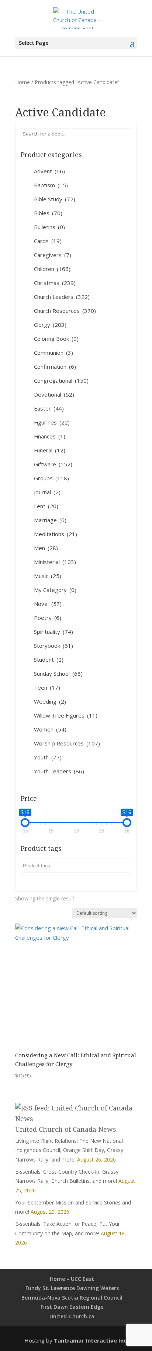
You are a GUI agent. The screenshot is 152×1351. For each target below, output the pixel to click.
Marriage (50, 520)
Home (22, 82)
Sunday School (58, 673)
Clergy (50, 324)
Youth (48, 757)
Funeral (49, 450)
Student (48, 659)
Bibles (48, 213)
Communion (53, 352)
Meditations (55, 534)
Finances (49, 436)
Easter (49, 408)
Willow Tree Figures (65, 715)
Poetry (47, 617)
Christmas (55, 282)
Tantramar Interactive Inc (90, 1340)
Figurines (52, 422)
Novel (48, 603)
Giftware (53, 464)
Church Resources (65, 310)
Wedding (50, 701)
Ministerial (55, 562)
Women (50, 729)
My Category (55, 589)
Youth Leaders (59, 771)
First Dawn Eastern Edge (72, 1306)
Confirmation (55, 366)
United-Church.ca (71, 1316)
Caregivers (52, 255)
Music (47, 575)
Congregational (61, 380)
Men (46, 548)
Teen (47, 687)
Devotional (54, 394)
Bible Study (54, 199)
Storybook (53, 645)
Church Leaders (62, 296)
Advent (49, 171)
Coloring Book (56, 338)
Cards (48, 241)
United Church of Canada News (65, 1129)
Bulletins (49, 227)
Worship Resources (67, 743)
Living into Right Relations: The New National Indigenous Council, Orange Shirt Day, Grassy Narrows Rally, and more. (69, 1150)
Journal (47, 492)
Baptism (51, 185)
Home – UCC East (72, 1278)
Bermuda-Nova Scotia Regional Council (71, 1297)
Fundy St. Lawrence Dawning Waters (72, 1288)
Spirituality (53, 631)
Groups (51, 478)
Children (52, 268)
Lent (46, 506)
